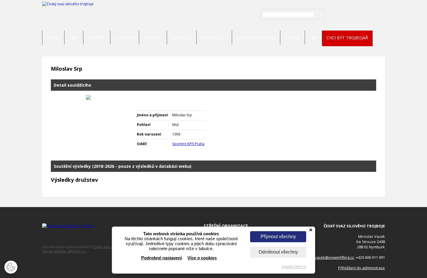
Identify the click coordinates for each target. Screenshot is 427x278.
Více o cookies (202, 257)
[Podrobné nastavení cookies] (11, 270)
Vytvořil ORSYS (293, 267)
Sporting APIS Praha (188, 143)
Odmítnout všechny (278, 252)
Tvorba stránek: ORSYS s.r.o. (64, 251)
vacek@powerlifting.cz (334, 257)
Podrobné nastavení (161, 257)
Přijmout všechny (278, 236)
